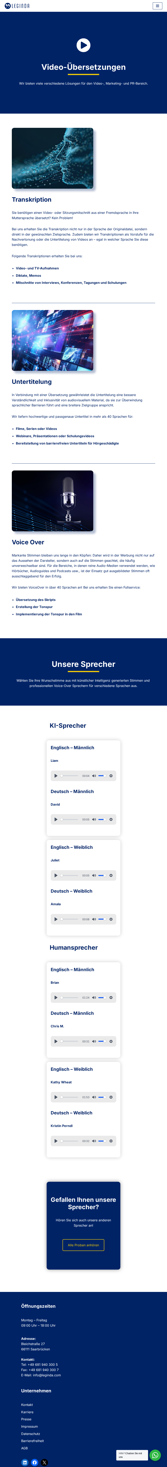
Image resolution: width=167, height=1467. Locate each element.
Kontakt (27, 1405)
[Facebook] (34, 1462)
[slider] (69, 776)
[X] (44, 1462)
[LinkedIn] (25, 1462)
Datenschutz (30, 1434)
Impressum (29, 1426)
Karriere (27, 1412)
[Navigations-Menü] (157, 5)
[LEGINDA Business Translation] (17, 6)
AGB (24, 1448)
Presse (26, 1419)
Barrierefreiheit (32, 1441)
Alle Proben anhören (83, 1245)
